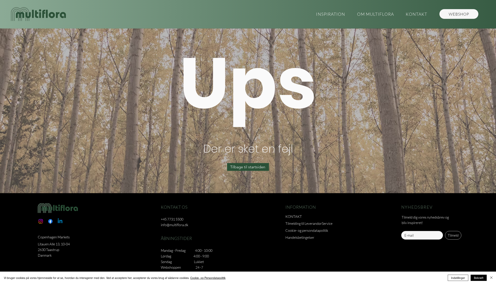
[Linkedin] (60, 221)
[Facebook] (50, 221)
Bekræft (478, 278)
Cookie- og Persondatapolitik (208, 278)
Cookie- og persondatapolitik (306, 230)
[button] (375, 14)
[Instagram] (41, 221)
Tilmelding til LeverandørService (308, 223)
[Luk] (491, 278)
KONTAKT (293, 216)
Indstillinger (458, 278)
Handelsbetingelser (299, 237)
